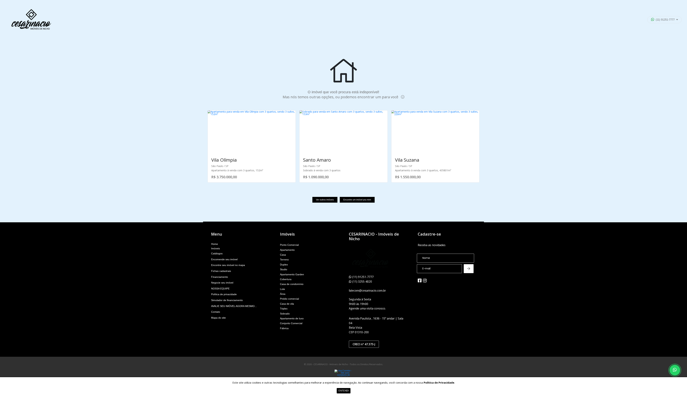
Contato (215, 311)
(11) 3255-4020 (661, 29)
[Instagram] (425, 280)
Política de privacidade (224, 294)
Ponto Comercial (289, 244)
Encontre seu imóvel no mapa (228, 265)
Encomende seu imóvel (224, 259)
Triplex (284, 308)
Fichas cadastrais (221, 271)
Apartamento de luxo (292, 318)
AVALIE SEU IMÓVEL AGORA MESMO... (234, 306)
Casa (283, 254)
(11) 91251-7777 (665, 19)
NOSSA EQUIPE (220, 288)
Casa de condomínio (291, 284)
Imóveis (215, 248)
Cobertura (285, 279)
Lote (282, 289)
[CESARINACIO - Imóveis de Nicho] (31, 19)
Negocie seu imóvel (222, 282)
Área (282, 293)
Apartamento (287, 249)
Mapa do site (218, 317)
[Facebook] (420, 280)
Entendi (343, 390)
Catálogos (217, 253)
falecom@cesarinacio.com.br (367, 290)
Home (214, 244)
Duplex (284, 264)
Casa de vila (287, 303)
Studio (283, 269)
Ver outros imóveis (325, 199)
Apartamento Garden (292, 274)
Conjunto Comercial (291, 323)
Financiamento (219, 276)
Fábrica (284, 328)
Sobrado (285, 313)
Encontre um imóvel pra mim (357, 199)
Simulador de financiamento (227, 300)
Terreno (284, 259)
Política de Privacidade (439, 382)
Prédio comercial (289, 298)
